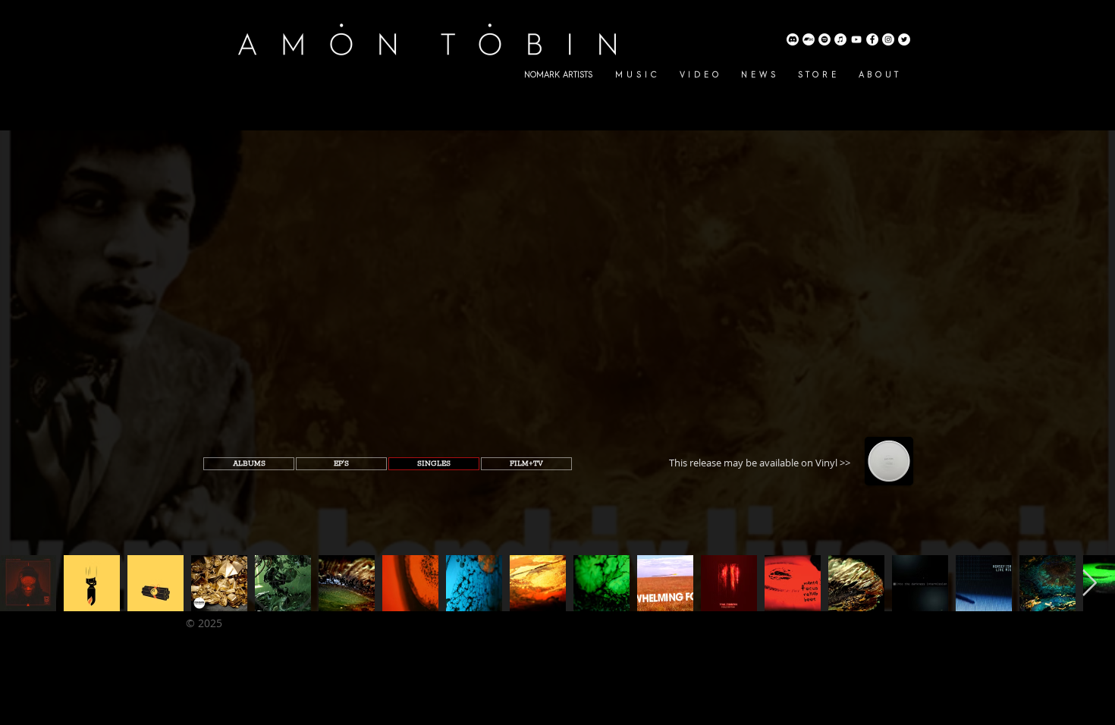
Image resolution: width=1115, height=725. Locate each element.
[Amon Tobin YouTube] (856, 39)
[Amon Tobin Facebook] (872, 39)
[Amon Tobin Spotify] (824, 39)
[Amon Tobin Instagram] (888, 39)
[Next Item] (1089, 583)
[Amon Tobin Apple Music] (840, 39)
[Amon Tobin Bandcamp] (808, 39)
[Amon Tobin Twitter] (904, 39)
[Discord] (793, 39)
